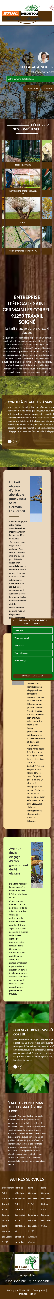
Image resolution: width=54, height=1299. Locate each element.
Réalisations (31, 88)
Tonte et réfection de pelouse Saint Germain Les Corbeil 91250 (20, 1204)
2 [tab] (14, 441)
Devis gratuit (39, 1290)
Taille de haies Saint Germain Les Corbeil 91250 (33, 1221)
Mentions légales (27, 1294)
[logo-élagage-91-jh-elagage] (27, 1262)
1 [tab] (9, 441)
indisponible (12, 19)
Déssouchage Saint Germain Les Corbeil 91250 (8, 1199)
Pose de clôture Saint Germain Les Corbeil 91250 (7, 1229)
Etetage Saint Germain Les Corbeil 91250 (46, 1215)
